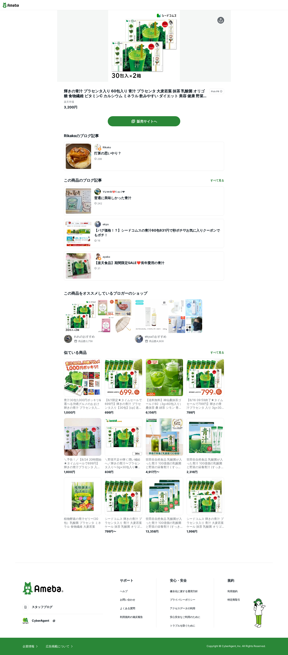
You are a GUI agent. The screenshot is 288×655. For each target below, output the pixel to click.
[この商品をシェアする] (220, 20)
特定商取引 (233, 599)
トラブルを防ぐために (182, 625)
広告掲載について (57, 646)
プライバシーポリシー (182, 599)
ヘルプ (124, 591)
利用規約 (232, 591)
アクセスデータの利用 (182, 608)
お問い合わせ (127, 599)
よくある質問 (127, 608)
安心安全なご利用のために (185, 617)
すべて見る (217, 180)
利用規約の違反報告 (131, 617)
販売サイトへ (147, 121)
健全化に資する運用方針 (184, 591)
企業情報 (28, 646)
